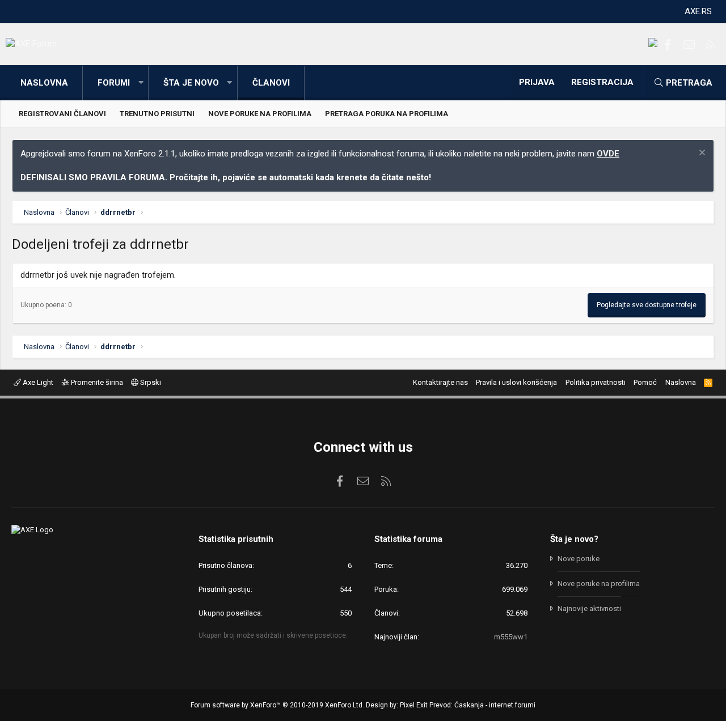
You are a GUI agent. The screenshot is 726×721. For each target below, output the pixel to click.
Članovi (271, 83)
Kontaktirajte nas (440, 382)
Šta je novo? (574, 539)
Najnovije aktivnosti (589, 608)
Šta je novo (191, 83)
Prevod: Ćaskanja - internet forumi (482, 705)
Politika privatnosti (595, 382)
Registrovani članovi (62, 113)
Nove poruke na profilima (259, 113)
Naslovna (44, 83)
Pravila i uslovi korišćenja (516, 382)
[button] (140, 83)
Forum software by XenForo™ (277, 705)
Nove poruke (579, 558)
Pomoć (645, 382)
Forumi (114, 83)
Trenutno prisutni (157, 113)
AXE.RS (698, 11)
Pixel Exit (414, 705)
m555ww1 (510, 637)
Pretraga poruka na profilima (386, 113)
